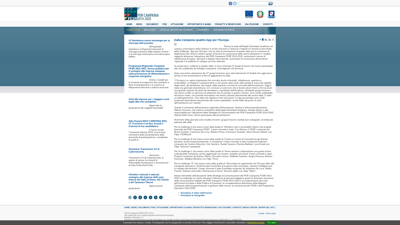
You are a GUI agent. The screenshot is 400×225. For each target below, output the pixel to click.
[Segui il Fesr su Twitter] (235, 4)
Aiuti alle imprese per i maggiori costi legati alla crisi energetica (149, 100)
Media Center (250, 207)
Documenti (152, 24)
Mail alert (150, 30)
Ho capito (272, 222)
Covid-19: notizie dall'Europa (176, 30)
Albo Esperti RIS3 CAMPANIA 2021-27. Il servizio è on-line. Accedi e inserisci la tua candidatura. (148, 124)
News (139, 24)
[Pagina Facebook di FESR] (230, 4)
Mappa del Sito (266, 207)
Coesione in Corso (223, 30)
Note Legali (271, 213)
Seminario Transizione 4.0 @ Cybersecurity (144, 150)
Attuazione (177, 24)
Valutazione (252, 24)
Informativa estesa (255, 222)
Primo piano (133, 30)
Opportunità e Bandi (199, 24)
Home (129, 24)
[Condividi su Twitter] (260, 39)
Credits (261, 213)
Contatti (268, 24)
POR (164, 24)
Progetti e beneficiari (228, 24)
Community (203, 30)
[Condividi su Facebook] (263, 39)
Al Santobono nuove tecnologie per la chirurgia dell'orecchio (149, 41)
